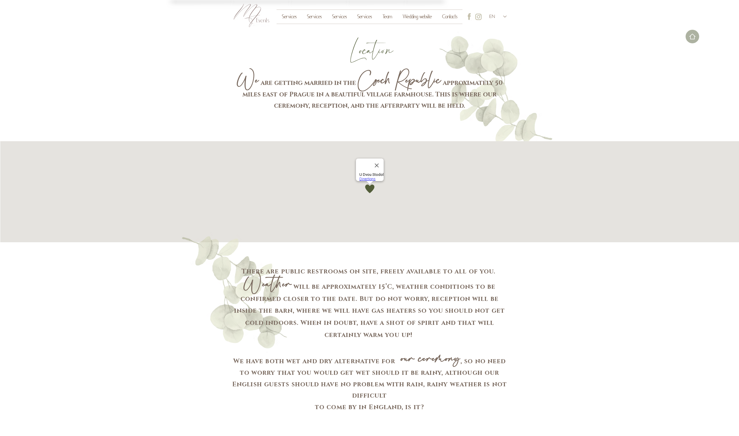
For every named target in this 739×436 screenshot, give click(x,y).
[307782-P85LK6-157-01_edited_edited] (469, 16)
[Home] (692, 36)
